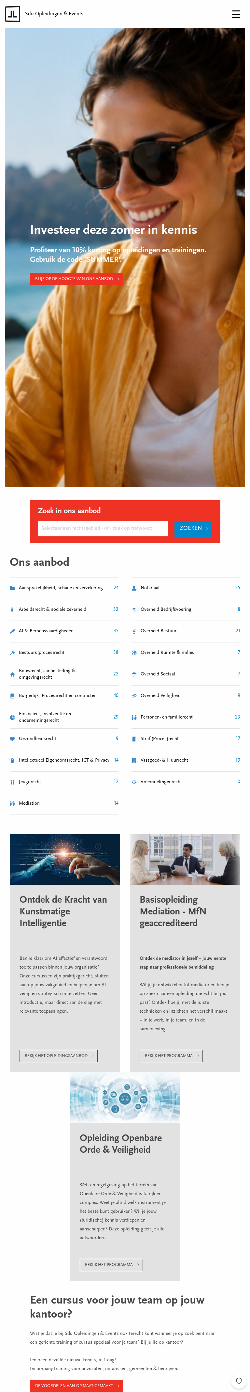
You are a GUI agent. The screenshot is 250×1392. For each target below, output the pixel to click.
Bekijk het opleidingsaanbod (56, 1056)
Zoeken (191, 528)
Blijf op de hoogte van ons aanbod (74, 279)
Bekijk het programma (169, 1056)
